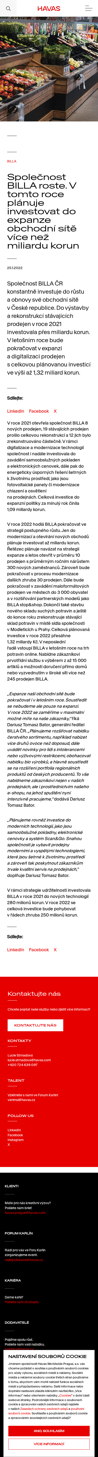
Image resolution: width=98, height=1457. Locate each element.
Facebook (39, 411)
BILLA (11, 161)
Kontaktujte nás (35, 1025)
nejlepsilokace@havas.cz (24, 1260)
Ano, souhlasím (49, 1431)
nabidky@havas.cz (19, 1349)
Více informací (49, 1444)
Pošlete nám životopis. (22, 1302)
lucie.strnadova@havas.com (29, 1060)
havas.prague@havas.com (25, 1213)
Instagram (16, 1140)
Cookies (65, 1395)
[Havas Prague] (49, 8)
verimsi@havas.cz (21, 1100)
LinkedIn (15, 411)
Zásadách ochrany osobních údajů (44, 1409)
